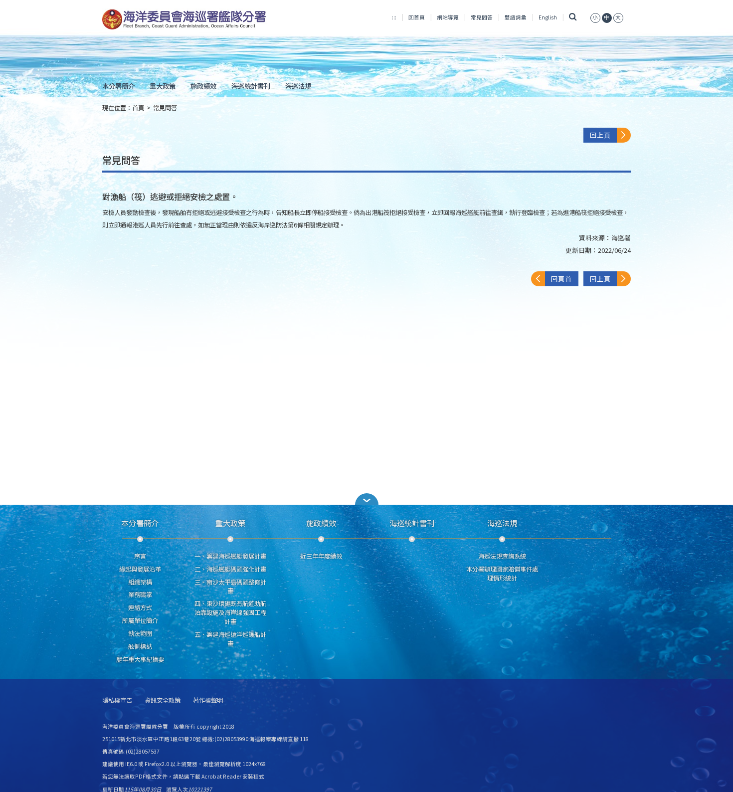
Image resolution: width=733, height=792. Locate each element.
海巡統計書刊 (250, 86)
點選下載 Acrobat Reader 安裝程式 (221, 776)
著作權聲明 (208, 700)
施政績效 (203, 86)
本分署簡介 (118, 86)
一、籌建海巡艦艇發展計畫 (230, 556)
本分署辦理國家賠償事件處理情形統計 (502, 574)
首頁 (138, 107)
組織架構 (140, 582)
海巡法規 (298, 86)
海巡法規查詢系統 (502, 556)
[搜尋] (572, 17)
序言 (140, 556)
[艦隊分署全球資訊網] (185, 19)
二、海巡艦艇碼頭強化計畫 (230, 569)
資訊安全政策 (163, 700)
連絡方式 (140, 607)
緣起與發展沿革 (140, 569)
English (548, 17)
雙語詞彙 (516, 17)
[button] (366, 499)
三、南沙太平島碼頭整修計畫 (230, 586)
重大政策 (163, 86)
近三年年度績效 (321, 556)
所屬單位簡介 (140, 620)
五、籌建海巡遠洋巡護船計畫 (230, 639)
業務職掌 (140, 594)
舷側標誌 (140, 646)
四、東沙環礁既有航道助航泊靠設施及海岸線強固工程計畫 (230, 612)
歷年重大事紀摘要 (140, 659)
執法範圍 (140, 633)
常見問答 (482, 17)
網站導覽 (448, 17)
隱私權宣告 (117, 700)
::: (394, 17)
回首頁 (416, 17)
